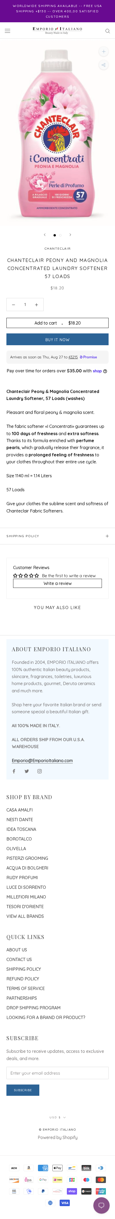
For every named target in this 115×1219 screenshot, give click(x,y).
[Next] (70, 235)
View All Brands (25, 916)
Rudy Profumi (22, 877)
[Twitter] (27, 770)
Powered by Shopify (58, 1137)
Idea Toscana (21, 829)
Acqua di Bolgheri (27, 868)
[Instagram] (39, 770)
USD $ (55, 1117)
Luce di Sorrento (26, 887)
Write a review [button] (58, 583)
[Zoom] (103, 51)
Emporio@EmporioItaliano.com (42, 760)
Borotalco (19, 839)
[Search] (107, 30)
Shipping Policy (22, 536)
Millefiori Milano (26, 897)
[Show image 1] (54, 235)
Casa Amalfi (19, 810)
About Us (16, 949)
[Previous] (44, 235)
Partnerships (21, 998)
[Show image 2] (60, 235)
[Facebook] (14, 770)
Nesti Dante (19, 819)
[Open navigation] (7, 30)
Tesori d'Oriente (25, 906)
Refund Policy (22, 978)
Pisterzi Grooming (27, 858)
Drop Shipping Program (33, 1007)
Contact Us (19, 959)
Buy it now (57, 339)
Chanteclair (57, 248)
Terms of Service (25, 988)
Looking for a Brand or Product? (45, 1017)
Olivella (16, 848)
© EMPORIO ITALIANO (57, 1129)
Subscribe (23, 1090)
